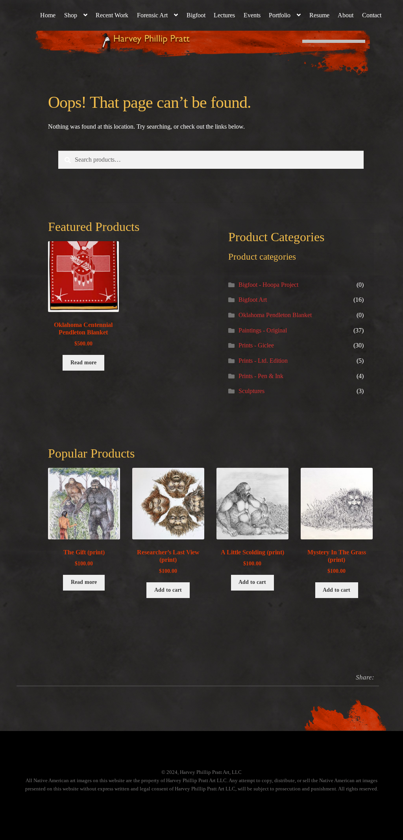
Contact (371, 15)
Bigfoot (196, 15)
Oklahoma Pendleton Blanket (275, 315)
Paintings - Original (262, 330)
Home (47, 15)
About (345, 15)
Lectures (224, 15)
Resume (319, 15)
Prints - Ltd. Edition (263, 360)
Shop (70, 15)
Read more (83, 363)
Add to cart (168, 590)
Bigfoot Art (252, 299)
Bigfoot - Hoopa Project (268, 284)
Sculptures (251, 391)
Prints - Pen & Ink (260, 376)
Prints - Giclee (256, 345)
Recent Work (112, 15)
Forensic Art (152, 15)
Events (252, 15)
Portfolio (279, 15)
